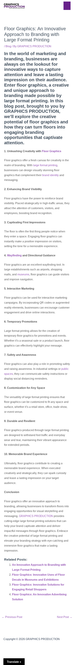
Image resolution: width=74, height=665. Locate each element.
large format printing (45, 165)
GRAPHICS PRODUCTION (36, 516)
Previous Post (12, 617)
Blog (8, 46)
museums (23, 274)
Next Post (64, 617)
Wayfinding (14, 255)
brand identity (50, 175)
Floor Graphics (51, 151)
